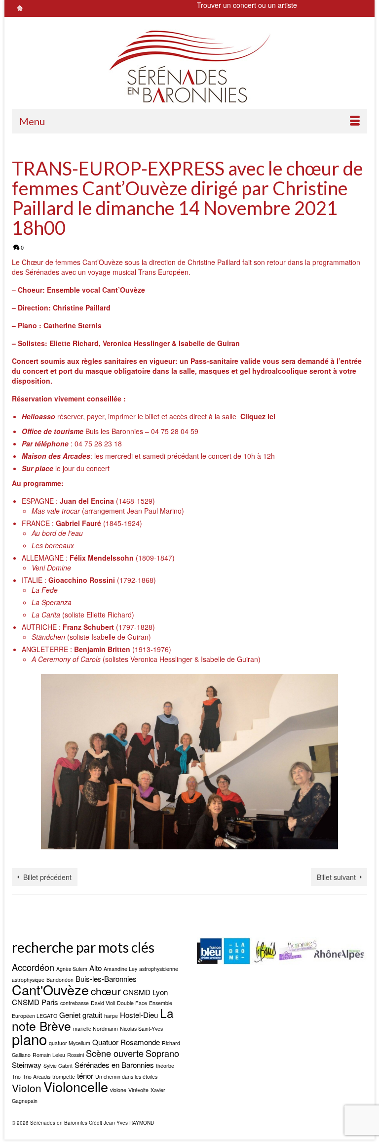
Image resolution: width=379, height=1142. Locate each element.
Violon (26, 1087)
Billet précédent (47, 877)
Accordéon (33, 967)
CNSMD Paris (35, 1002)
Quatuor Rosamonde (126, 1042)
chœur (106, 990)
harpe (111, 1015)
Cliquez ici (257, 416)
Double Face (132, 1003)
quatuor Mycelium (69, 1043)
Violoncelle (75, 1086)
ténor (85, 1075)
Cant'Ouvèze (50, 989)
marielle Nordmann (95, 1028)
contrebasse (74, 1003)
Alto (95, 968)
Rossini (75, 1054)
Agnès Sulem (71, 968)
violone (118, 1090)
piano (29, 1038)
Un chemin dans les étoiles (126, 1076)
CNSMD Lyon (145, 992)
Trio (16, 1076)
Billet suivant (336, 877)
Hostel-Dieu (139, 1015)
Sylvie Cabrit (58, 1065)
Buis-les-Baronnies (106, 978)
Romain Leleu (49, 1054)
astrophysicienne (158, 968)
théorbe (165, 1065)
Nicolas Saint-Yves (141, 1028)
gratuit (92, 1015)
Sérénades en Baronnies (114, 1064)
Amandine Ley (120, 968)
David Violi (103, 1003)
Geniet (69, 1015)
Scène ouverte (115, 1053)
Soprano (162, 1053)
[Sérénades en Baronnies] (189, 66)
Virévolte (138, 1090)
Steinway (26, 1064)
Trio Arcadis (36, 1076)
